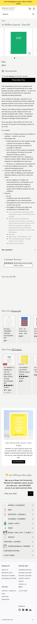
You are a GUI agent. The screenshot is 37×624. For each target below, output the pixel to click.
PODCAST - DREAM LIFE (9, 591)
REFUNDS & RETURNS (25, 575)
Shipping (11, 76)
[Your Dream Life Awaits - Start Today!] (18, 425)
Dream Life (16, 311)
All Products (16, 349)
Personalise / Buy (18, 80)
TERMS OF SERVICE (24, 578)
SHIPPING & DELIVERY (25, 573)
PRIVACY (21, 581)
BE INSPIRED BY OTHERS (9, 578)
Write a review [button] (18, 265)
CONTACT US (22, 584)
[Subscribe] (30, 493)
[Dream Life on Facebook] (23, 610)
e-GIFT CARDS (23, 591)
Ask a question (7, 250)
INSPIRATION (5, 599)
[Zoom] (29, 53)
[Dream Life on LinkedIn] (30, 610)
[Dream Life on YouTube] (27, 610)
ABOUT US (5, 570)
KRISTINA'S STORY (7, 573)
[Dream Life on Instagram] (20, 610)
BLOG (3, 594)
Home (3, 21)
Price (3, 62)
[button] (8, 385)
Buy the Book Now (18, 462)
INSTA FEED (5, 596)
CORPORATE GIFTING (25, 570)
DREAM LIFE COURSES (8, 575)
